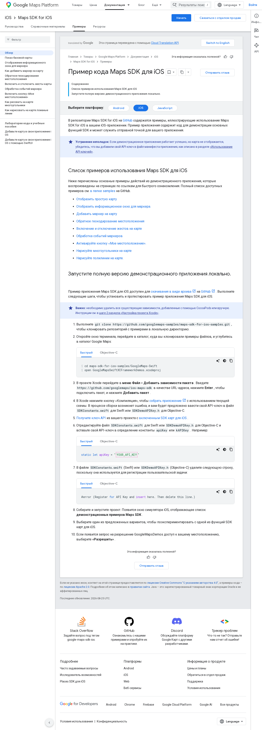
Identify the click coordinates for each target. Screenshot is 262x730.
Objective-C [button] (109, 352)
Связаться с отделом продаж (220, 18)
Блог (141, 5)
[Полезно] (225, 57)
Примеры (79, 26)
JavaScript (164, 108)
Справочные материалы (48, 26)
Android (118, 108)
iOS (8, 17)
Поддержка (195, 681)
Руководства (14, 26)
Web (126, 681)
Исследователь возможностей (80, 675)
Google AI (206, 704)
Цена (93, 5)
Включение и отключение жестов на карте (109, 229)
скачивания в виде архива (171, 291)
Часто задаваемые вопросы (79, 668)
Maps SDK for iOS (35, 17)
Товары (77, 5)
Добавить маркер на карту (96, 214)
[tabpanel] (155, 367)
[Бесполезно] (231, 57)
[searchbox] (27, 39)
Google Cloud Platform (177, 704)
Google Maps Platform (111, 56)
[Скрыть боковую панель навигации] (49, 723)
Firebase (148, 704)
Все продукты (229, 704)
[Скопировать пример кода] (231, 360)
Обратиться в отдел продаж (206, 675)
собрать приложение (165, 401)
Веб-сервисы (132, 688)
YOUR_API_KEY (126, 455)
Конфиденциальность (112, 721)
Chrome (129, 704)
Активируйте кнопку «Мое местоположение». (111, 243)
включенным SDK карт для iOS (163, 418)
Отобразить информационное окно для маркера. (113, 206)
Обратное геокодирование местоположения (110, 221)
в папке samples (102, 191)
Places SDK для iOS (72, 681)
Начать (181, 18)
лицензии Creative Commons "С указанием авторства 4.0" (182, 582)
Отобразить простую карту (96, 199)
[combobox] (191, 5)
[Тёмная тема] (224, 360)
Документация (114, 5)
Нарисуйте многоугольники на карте (104, 251)
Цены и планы (196, 668)
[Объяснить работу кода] (218, 360)
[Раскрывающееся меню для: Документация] (130, 5)
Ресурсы (99, 26)
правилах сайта (140, 586)
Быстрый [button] (86, 352)
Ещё (155, 5)
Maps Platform (43, 5)
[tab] (86, 352)
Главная (73, 56)
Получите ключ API (91, 418)
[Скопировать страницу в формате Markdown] (182, 72)
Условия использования (203, 688)
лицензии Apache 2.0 (76, 586)
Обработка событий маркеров (99, 236)
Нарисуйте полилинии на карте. (99, 258)
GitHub (127, 120)
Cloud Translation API (165, 42)
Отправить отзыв (217, 72)
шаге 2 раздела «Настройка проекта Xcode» (128, 313)
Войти (253, 5)
